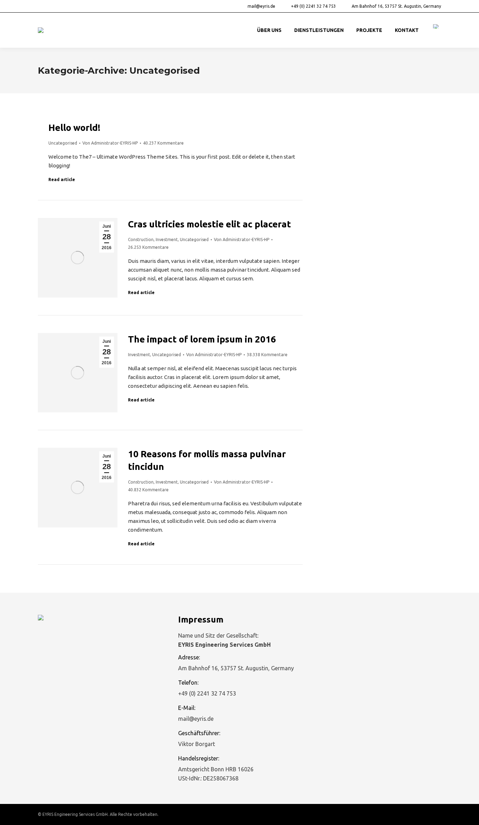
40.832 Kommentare (148, 489)
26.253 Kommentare (148, 247)
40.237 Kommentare (163, 143)
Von (110, 143)
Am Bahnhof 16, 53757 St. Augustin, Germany (396, 6)
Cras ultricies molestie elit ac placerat (209, 224)
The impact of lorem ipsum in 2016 (202, 339)
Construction (141, 239)
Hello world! (74, 127)
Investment (167, 239)
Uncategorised (62, 143)
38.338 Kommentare (267, 354)
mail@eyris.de (261, 6)
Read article (61, 179)
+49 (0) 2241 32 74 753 (313, 6)
